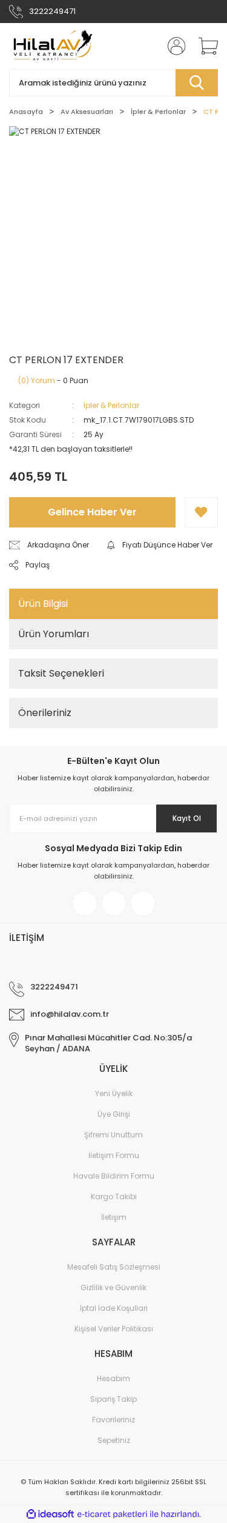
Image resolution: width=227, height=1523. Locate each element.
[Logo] (51, 46)
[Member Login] (172, 46)
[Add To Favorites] (201, 512)
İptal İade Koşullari (114, 1308)
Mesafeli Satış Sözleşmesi (113, 1267)
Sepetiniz (113, 1440)
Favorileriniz (113, 1419)
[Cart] (204, 46)
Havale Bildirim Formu (113, 1176)
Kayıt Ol (187, 818)
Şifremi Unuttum (113, 1135)
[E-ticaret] (112, 1513)
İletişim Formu (113, 1155)
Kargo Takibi (114, 1196)
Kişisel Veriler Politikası (113, 1329)
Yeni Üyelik (114, 1093)
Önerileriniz (44, 713)
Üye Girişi (113, 1114)
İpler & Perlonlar (111, 405)
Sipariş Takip (113, 1399)
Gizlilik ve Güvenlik (113, 1287)
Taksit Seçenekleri (61, 673)
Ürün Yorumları (53, 634)
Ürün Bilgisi (43, 604)
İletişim (114, 1217)
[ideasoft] (50, 1514)
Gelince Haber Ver (92, 512)
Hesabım (113, 1378)
